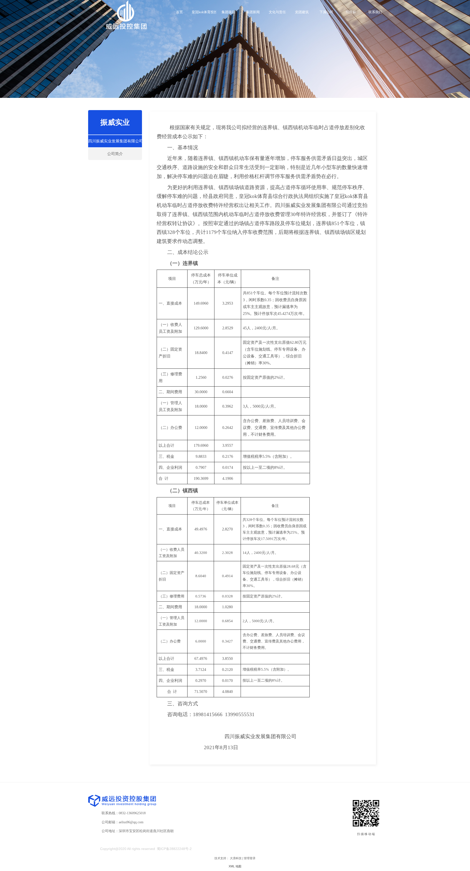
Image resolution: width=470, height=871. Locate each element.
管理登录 (250, 858)
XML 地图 (235, 866)
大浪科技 (236, 858)
